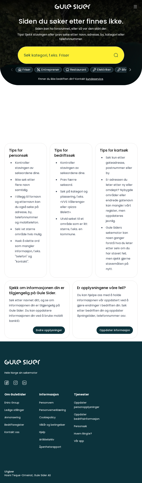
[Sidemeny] (135, 6)
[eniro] (72, 7)
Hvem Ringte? (83, 433)
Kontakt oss (11, 432)
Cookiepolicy (47, 417)
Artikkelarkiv (46, 439)
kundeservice (94, 79)
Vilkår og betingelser (52, 425)
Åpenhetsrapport (50, 447)
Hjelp (42, 432)
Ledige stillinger (14, 410)
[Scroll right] (130, 70)
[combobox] (69, 55)
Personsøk (80, 426)
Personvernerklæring (52, 410)
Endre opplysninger (49, 330)
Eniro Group (11, 402)
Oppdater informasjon (114, 330)
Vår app (79, 441)
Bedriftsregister (14, 425)
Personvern (46, 402)
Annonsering (12, 417)
